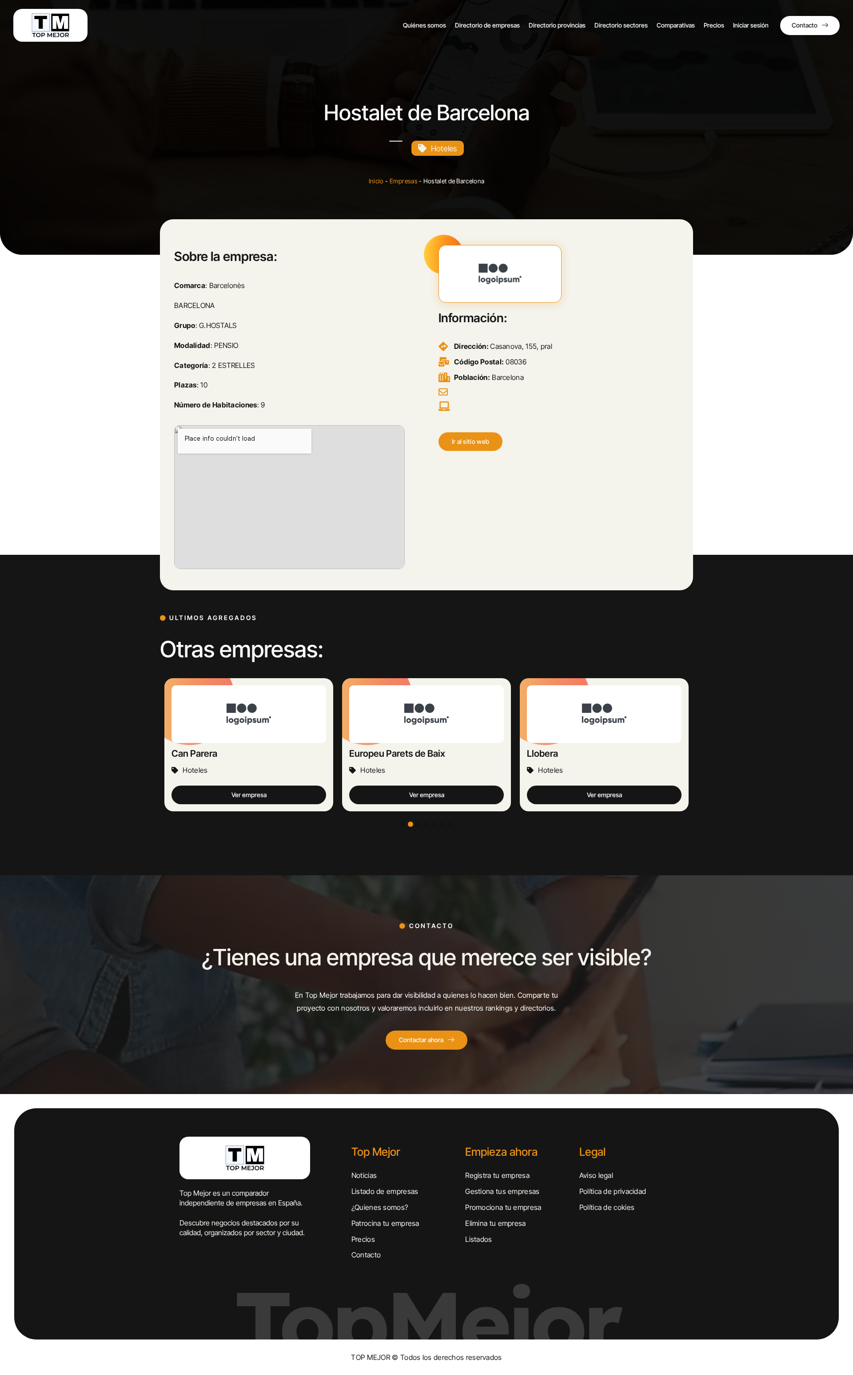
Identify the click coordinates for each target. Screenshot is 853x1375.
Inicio (376, 181)
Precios (714, 25)
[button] (470, 441)
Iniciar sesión (751, 25)
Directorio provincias (557, 25)
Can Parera (194, 753)
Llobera (542, 753)
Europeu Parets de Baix (397, 753)
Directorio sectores (621, 25)
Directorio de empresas (487, 25)
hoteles (444, 148)
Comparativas (676, 25)
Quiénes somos (424, 25)
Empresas (404, 181)
